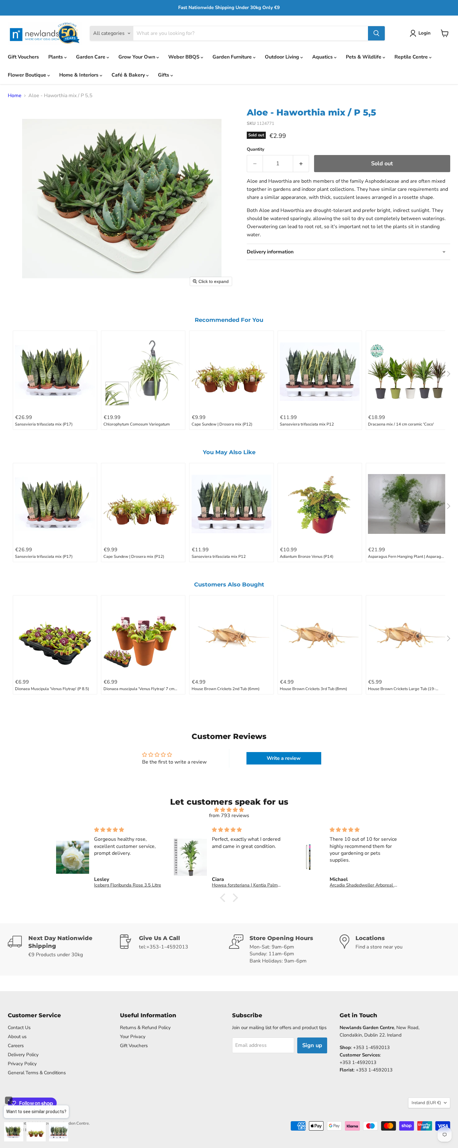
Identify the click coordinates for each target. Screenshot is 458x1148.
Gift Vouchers (23, 57)
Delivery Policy (23, 1055)
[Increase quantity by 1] (301, 163)
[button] (421, 33)
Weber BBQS (184, 57)
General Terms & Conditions (37, 1073)
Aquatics (323, 57)
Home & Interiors (79, 75)
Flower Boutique (27, 75)
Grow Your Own (137, 57)
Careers (16, 1045)
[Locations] (395, 949)
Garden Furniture (232, 57)
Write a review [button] (284, 758)
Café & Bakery (129, 75)
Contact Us (19, 1027)
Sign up (312, 1045)
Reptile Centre (411, 57)
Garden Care (91, 57)
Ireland (426, 1103)
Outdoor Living (282, 57)
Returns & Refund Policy (145, 1027)
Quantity (255, 149)
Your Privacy (133, 1036)
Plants (56, 57)
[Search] (376, 33)
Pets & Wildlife (364, 57)
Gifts (164, 75)
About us (17, 1036)
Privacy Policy (22, 1064)
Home (14, 95)
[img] (229, 810)
